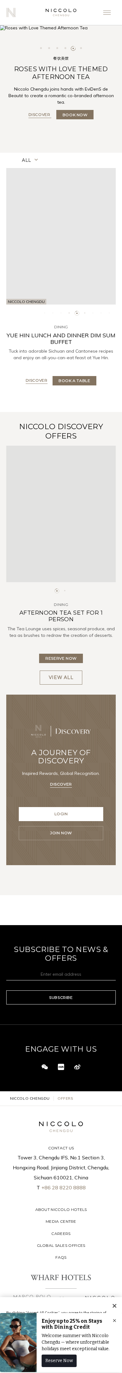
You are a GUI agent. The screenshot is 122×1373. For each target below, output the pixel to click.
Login (61, 813)
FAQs (60, 1257)
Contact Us (61, 1148)
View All (61, 677)
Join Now (61, 832)
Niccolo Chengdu (30, 1098)
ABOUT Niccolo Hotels (61, 1209)
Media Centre (61, 1221)
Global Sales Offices (61, 1245)
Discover (39, 114)
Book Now (75, 114)
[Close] (114, 1306)
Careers (60, 1233)
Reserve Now (61, 658)
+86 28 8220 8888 (63, 1187)
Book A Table (74, 380)
